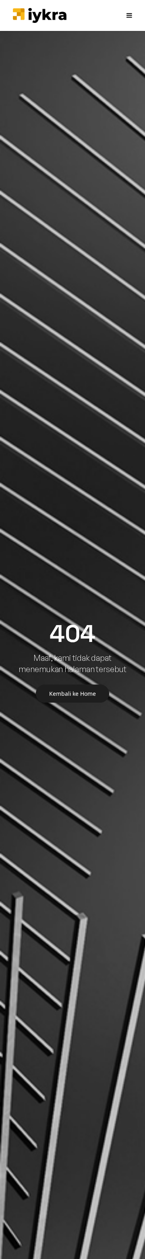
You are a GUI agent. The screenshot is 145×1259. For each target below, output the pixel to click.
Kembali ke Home (72, 693)
